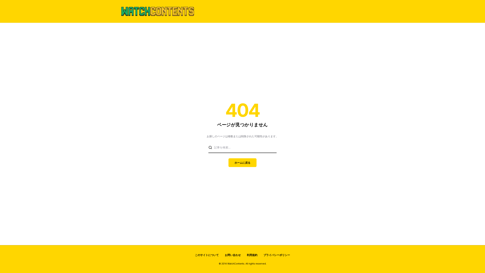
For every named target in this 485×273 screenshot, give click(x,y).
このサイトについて (207, 255)
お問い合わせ (233, 255)
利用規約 (252, 255)
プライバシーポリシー (277, 255)
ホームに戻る (242, 162)
